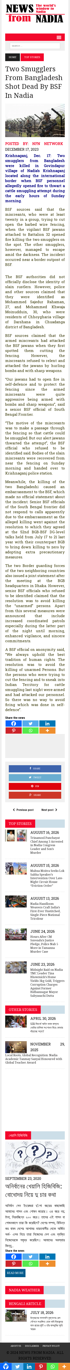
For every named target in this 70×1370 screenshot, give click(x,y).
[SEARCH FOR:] (35, 45)
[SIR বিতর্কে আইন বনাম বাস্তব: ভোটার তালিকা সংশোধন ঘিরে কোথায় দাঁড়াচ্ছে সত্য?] (16, 1025)
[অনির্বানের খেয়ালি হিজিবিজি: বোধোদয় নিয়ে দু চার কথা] (35, 1172)
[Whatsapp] (30, 730)
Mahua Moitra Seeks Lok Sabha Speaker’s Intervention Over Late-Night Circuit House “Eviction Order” (47, 878)
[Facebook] (14, 723)
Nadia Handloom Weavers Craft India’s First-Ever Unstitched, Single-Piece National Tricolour (45, 911)
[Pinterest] (14, 730)
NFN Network (47, 143)
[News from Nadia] (35, 13)
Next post (47, 810)
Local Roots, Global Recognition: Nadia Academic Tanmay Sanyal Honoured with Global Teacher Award (33, 1059)
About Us (16, 1346)
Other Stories (23, 1009)
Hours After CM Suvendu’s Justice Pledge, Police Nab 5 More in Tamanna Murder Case (44, 944)
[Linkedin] (47, 723)
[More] (47, 730)
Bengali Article (25, 1304)
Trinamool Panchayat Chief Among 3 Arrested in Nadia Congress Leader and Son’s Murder (46, 845)
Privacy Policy (51, 1346)
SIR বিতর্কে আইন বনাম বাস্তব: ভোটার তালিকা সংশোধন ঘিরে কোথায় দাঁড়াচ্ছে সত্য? (46, 1027)
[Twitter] (30, 723)
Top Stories (20, 823)
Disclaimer (32, 1346)
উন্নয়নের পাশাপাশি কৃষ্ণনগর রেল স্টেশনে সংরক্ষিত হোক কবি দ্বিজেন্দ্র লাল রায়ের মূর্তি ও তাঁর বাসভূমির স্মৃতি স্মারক (46, 1323)
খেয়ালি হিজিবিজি (18, 1135)
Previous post (25, 810)
